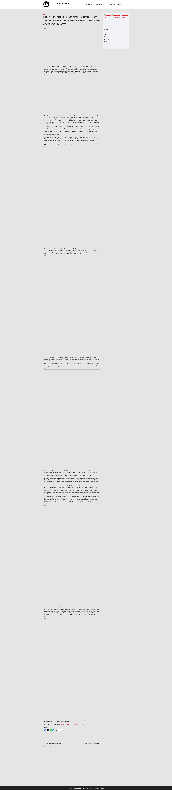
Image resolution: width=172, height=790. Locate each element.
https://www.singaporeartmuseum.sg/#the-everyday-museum (71, 724)
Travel (110, 4)
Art (114, 4)
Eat (92, 4)
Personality (106, 31)
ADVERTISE (120, 4)
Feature (87, 4)
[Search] (128, 5)
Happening (106, 29)
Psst (105, 34)
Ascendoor (91, 788)
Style (96, 4)
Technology (103, 4)
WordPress (101, 788)
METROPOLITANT (60, 3)
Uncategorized (107, 44)
